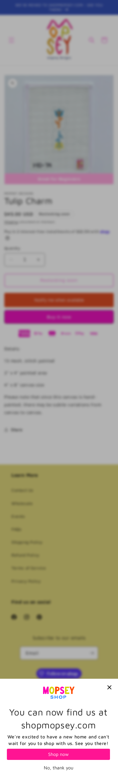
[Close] (109, 687)
